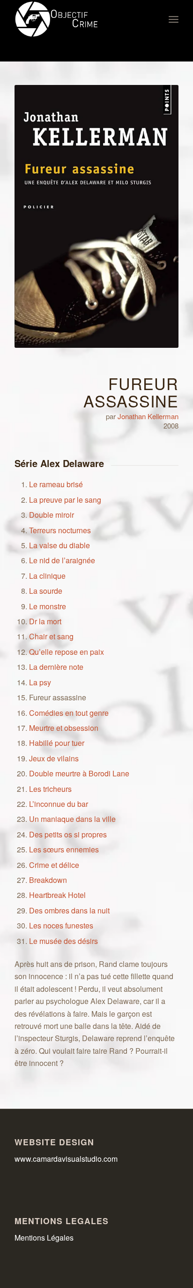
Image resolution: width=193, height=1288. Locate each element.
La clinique (47, 575)
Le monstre (47, 606)
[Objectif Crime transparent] (80, 19)
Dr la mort (45, 621)
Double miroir (51, 514)
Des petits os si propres (68, 834)
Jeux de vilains (54, 758)
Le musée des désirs (63, 940)
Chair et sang (51, 636)
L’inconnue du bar (58, 803)
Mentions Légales (44, 1237)
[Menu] (173, 19)
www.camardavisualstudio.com (67, 1158)
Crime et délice (54, 864)
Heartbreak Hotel (57, 894)
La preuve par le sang (65, 499)
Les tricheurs (50, 788)
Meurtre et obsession (63, 727)
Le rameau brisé (56, 484)
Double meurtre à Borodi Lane (79, 773)
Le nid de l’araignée (62, 560)
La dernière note (56, 666)
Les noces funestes (61, 925)
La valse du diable (59, 545)
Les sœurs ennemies (64, 849)
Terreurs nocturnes (60, 530)
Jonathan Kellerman (148, 416)
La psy (40, 682)
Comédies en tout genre (69, 712)
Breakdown (48, 879)
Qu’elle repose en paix (66, 651)
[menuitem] (173, 19)
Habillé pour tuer (56, 742)
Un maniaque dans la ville (72, 818)
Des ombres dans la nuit (69, 910)
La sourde (45, 590)
